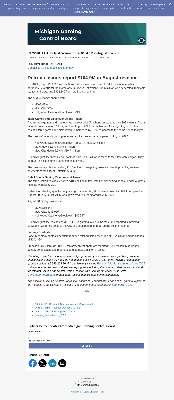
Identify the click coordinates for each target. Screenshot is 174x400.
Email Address (36, 331)
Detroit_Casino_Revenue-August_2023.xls (57, 307)
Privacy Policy (76, 392)
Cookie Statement (84, 11)
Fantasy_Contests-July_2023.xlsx (52, 315)
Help (102, 392)
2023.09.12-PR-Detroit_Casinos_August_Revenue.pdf (63, 304)
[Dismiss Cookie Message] (170, 3)
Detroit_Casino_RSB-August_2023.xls (54, 311)
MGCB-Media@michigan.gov (56, 67)
